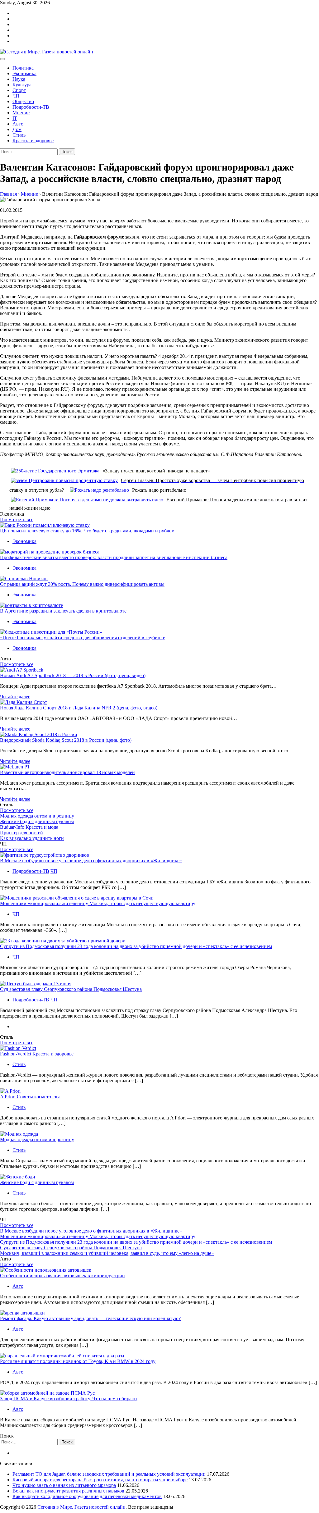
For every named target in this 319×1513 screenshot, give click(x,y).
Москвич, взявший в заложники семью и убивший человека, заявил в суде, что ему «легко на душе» (107, 1253)
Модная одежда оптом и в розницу (37, 815)
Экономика (24, 73)
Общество (23, 101)
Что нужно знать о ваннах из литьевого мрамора (64, 1485)
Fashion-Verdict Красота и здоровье (37, 1053)
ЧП (15, 95)
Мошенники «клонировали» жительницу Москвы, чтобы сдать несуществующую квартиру (97, 903)
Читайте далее (15, 696)
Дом (16, 129)
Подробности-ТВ (30, 107)
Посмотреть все (16, 519)
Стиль (19, 135)
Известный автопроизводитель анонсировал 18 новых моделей (67, 772)
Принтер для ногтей (21, 832)
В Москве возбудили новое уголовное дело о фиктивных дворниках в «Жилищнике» (91, 860)
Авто (17, 123)
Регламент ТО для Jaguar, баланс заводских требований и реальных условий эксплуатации (109, 1474)
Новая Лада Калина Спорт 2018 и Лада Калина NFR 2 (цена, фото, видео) (78, 707)
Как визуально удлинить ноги (32, 838)
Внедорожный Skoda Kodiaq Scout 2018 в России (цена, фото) (65, 740)
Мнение (21, 112)
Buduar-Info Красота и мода (29, 827)
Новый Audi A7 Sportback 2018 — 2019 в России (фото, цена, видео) (72, 675)
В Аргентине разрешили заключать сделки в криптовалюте (63, 610)
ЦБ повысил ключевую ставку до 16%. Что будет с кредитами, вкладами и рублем (87, 530)
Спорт (19, 90)
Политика (23, 68)
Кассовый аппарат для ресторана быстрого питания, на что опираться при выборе (100, 1479)
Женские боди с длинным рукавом (37, 821)
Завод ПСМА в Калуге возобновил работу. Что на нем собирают (68, 1398)
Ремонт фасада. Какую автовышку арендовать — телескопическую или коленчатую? (90, 1318)
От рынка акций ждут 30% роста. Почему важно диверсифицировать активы (82, 584)
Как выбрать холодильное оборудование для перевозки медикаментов (87, 1496)
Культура (21, 84)
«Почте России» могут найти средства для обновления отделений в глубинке (82, 637)
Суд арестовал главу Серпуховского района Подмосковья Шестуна (71, 989)
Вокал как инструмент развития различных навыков (68, 1490)
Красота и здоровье (33, 140)
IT (14, 118)
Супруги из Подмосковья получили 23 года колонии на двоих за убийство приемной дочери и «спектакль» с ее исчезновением (136, 946)
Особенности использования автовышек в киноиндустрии (62, 1275)
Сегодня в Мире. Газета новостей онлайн (81, 1507)
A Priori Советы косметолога (30, 1096)
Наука (18, 79)
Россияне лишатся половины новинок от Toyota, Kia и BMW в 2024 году (77, 1361)
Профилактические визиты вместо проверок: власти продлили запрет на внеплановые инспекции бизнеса (113, 557)
